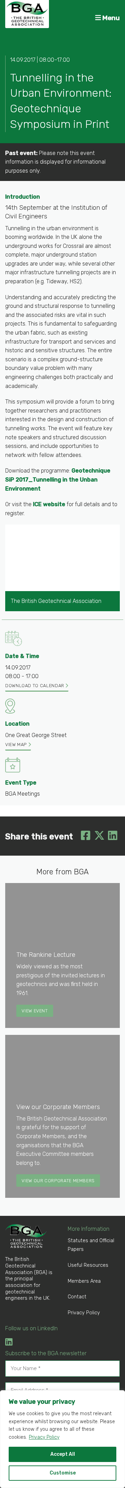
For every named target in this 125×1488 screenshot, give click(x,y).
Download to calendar (35, 685)
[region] (62, 1439)
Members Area (84, 1281)
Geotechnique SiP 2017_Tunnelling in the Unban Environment (57, 479)
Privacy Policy (44, 1437)
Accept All (62, 1454)
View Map (16, 744)
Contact (77, 1297)
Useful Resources (88, 1265)
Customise (63, 1473)
